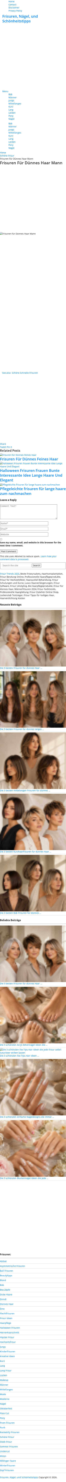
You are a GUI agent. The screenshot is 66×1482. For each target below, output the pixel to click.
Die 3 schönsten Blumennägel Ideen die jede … (24, 1178)
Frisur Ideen (6, 1318)
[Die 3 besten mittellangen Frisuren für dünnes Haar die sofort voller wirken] (33, 760)
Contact (12, 4)
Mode (3, 1394)
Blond (3, 1280)
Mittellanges (14, 103)
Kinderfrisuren (7, 1351)
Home (11, 1)
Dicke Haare (6, 1294)
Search (36, 565)
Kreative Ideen (7, 1356)
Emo (2, 1308)
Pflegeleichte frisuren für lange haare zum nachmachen (33, 491)
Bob (10, 94)
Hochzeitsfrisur (8, 1342)
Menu (5, 91)
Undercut (5, 1451)
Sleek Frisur (6, 1441)
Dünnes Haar (7, 1304)
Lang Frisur (6, 1370)
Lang (10, 109)
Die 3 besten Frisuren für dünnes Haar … (21, 668)
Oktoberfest (6, 1408)
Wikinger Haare (8, 1460)
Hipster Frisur (7, 1337)
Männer (12, 97)
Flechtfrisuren (7, 1313)
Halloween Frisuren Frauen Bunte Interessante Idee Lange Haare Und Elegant (31, 475)
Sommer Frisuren (9, 1446)
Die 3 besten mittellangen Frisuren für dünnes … (25, 790)
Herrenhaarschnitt (9, 1332)
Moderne (4, 1399)
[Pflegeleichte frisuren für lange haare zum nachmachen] (33, 484)
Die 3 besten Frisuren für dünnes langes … (22, 729)
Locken (12, 112)
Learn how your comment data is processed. (28, 558)
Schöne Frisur (7, 1437)
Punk (2, 1427)
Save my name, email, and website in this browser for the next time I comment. (30, 544)
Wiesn (3, 1456)
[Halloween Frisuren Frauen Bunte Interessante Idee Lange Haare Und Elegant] (33, 465)
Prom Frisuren (7, 1422)
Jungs (11, 100)
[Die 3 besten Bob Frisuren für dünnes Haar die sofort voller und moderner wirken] (33, 883)
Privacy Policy (15, 10)
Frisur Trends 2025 (9, 573)
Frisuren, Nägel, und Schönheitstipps (20, 18)
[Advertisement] (33, 57)
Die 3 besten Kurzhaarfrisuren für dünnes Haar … (25, 851)
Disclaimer (13, 7)
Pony (10, 115)
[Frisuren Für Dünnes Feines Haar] (33, 454)
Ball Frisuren (6, 1270)
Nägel (11, 118)
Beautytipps (6, 1275)
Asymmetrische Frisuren (12, 1266)
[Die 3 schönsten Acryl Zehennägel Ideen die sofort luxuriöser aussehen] (33, 1014)
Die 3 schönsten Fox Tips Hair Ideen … (19, 1055)
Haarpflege (5, 1323)
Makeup (4, 1380)
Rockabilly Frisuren (9, 1432)
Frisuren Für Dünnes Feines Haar (29, 458)
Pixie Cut (4, 1413)
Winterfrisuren (7, 1465)
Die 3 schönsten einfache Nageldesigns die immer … (27, 1116)
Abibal (3, 1261)
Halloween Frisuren (10, 1327)
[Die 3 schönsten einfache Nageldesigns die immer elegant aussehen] (33, 1087)
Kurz (10, 106)
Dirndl (3, 1299)
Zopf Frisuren (7, 1470)
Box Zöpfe (5, 1289)
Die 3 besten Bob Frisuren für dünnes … (20, 912)
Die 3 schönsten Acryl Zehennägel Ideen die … (23, 1044)
